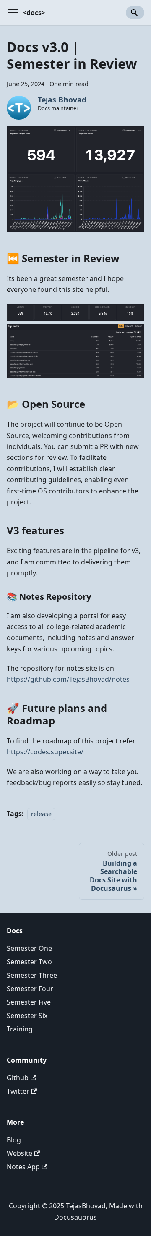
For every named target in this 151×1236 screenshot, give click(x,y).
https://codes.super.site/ (45, 751)
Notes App (23, 1166)
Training (20, 1029)
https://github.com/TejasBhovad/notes (68, 679)
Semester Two (29, 961)
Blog (14, 1139)
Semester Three (32, 975)
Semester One (29, 948)
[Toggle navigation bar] (13, 12)
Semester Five (29, 1002)
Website (19, 1153)
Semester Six (27, 1015)
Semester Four (30, 988)
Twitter (18, 1091)
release (41, 814)
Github (18, 1077)
